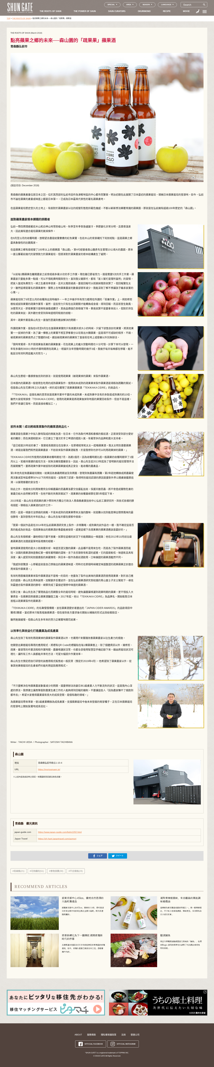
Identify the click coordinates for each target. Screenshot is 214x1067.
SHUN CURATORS (116, 11)
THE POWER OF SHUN (85, 11)
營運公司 (135, 1034)
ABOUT (78, 1034)
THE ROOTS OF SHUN (50, 11)
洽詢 (123, 1034)
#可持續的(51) (37, 871)
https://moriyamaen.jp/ (49, 769)
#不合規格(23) (76, 871)
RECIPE (167, 11)
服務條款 (91, 1034)
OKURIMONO (144, 11)
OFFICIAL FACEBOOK (94, 1044)
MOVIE (186, 11)
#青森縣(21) (18, 871)
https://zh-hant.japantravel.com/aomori (57, 838)
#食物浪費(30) (56, 871)
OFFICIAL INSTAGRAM (126, 1044)
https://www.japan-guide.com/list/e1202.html (60, 832)
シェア (99, 856)
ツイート (119, 856)
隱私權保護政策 (108, 1034)
